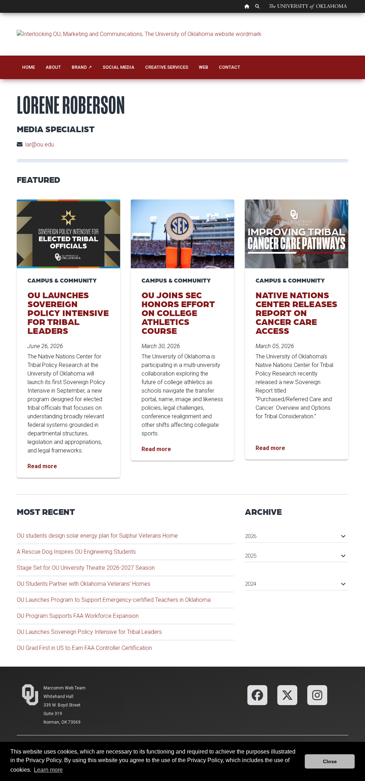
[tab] (296, 533)
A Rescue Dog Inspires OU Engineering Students (76, 551)
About (53, 67)
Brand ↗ (82, 67)
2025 (295, 556)
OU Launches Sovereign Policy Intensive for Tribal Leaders (89, 632)
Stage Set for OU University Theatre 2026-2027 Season (86, 567)
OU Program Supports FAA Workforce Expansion (78, 615)
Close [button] (330, 761)
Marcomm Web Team (64, 688)
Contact (229, 67)
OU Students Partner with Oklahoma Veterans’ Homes (83, 583)
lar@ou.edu (39, 144)
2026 (295, 536)
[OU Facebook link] (257, 695)
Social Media (118, 67)
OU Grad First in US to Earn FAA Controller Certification (84, 648)
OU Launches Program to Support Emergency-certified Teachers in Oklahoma (114, 599)
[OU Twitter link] (287, 695)
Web (203, 67)
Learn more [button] (48, 770)
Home (28, 67)
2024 (295, 584)
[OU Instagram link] (317, 695)
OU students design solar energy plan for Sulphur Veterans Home (97, 535)
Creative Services (166, 67)
